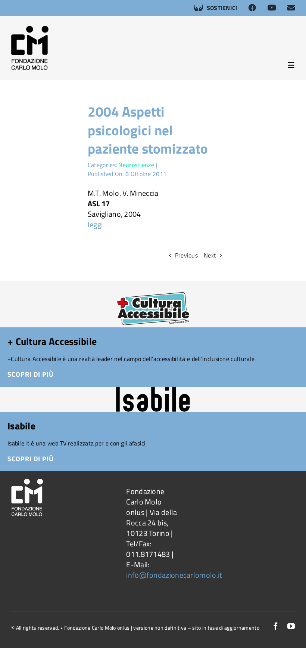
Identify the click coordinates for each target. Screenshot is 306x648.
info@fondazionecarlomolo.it (174, 575)
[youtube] (291, 626)
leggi (95, 224)
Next (210, 255)
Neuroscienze (136, 164)
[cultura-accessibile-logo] (153, 284)
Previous (186, 255)
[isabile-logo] (153, 390)
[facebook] (276, 626)
